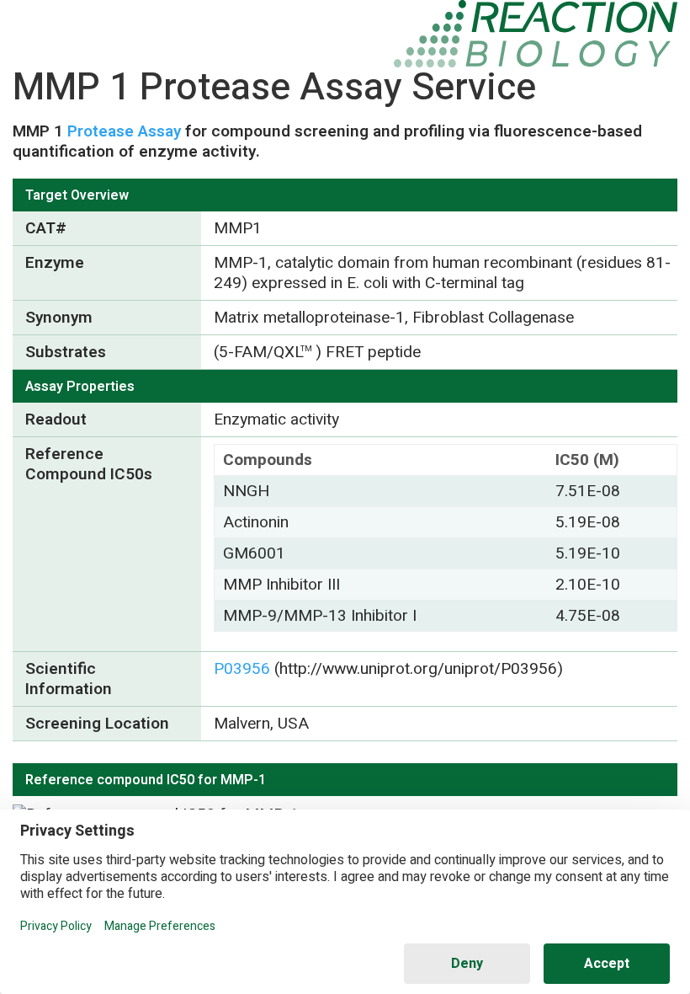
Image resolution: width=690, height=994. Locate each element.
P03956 (242, 669)
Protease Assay (124, 131)
